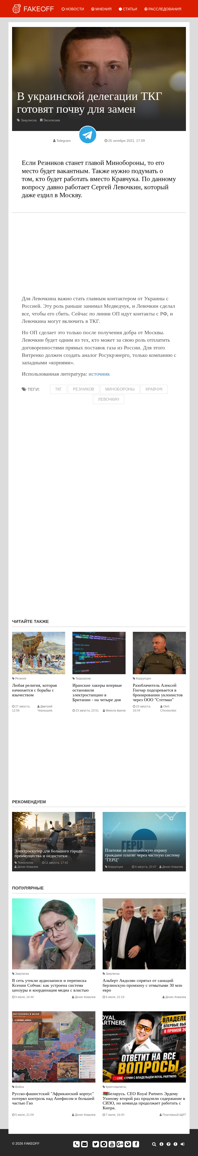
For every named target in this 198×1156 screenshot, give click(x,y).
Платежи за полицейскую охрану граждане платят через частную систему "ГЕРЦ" (142, 855)
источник (99, 374)
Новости (74, 9)
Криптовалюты (116, 1087)
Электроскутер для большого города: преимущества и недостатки (48, 853)
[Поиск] (154, 1144)
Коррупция (143, 678)
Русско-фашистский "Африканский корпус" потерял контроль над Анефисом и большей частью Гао (53, 1098)
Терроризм (83, 678)
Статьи (129, 9)
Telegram (64, 141)
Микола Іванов (116, 710)
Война (19, 1087)
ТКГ (58, 389)
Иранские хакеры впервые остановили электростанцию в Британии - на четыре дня (97, 692)
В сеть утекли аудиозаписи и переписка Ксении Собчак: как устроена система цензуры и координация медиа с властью (50, 985)
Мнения (103, 9)
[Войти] (182, 1144)
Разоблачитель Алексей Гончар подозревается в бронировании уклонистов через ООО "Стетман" (158, 692)
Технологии (25, 862)
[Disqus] (99, 550)
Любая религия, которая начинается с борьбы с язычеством (34, 690)
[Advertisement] (99, 253)
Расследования (164, 9)
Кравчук (154, 389)
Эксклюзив (51, 120)
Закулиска (29, 120)
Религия (20, 678)
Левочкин (108, 399)
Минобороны (119, 389)
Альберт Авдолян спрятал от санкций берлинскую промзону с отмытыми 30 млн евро (142, 985)
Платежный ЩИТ (174, 1115)
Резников (83, 389)
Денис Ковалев (27, 867)
